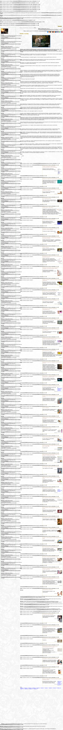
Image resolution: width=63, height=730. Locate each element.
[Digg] (52, 32)
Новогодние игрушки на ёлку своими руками (51, 517)
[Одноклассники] (49, 32)
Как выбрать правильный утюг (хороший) (50, 658)
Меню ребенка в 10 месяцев (48, 488)
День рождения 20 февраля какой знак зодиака (51, 497)
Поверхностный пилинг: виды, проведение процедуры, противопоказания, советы (51, 268)
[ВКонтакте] (47, 32)
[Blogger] (51, 32)
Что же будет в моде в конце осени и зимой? (51, 466)
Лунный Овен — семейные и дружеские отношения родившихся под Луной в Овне (52, 376)
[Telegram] (60, 32)
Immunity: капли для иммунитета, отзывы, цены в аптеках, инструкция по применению (52, 338)
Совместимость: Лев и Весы (48, 207)
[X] (50, 32)
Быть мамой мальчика (47, 198)
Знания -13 (31, 688)
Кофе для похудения (46, 668)
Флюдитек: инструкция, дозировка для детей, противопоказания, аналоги (51, 578)
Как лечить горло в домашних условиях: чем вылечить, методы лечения (51, 229)
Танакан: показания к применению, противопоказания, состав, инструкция (50, 167)
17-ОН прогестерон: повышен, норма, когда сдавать (52, 319)
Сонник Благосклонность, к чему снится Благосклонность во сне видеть (50, 646)
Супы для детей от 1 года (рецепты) (49, 350)
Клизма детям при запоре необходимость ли (51, 300)
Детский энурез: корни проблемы (49, 219)
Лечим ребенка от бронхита (48, 589)
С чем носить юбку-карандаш (48, 614)
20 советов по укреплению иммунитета (50, 291)
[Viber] (58, 32)
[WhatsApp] (59, 32)
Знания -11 (22, 688)
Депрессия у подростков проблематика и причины (52, 178)
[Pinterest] (62, 32)
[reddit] (54, 32)
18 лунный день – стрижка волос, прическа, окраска (52, 528)
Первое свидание (46, 247)
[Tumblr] (56, 32)
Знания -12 (26, 688)
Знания (60, 26)
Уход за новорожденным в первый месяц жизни (51, 437)
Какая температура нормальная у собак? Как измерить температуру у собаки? (51, 455)
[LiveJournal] (55, 32)
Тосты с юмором (46, 407)
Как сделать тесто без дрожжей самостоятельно (51, 638)
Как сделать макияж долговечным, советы (50, 556)
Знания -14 (35, 688)
